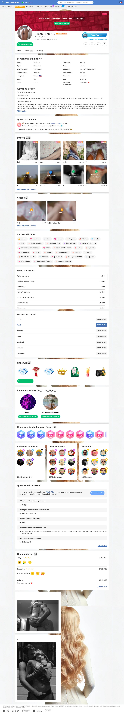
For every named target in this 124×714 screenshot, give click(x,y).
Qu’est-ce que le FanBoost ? (97, 39)
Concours (58, 6)
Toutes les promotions (44, 6)
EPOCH (52, 706)
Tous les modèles (7, 6)
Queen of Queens (56, 123)
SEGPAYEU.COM (60, 706)
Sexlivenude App (71, 6)
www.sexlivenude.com (24, 706)
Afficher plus (21, 111)
